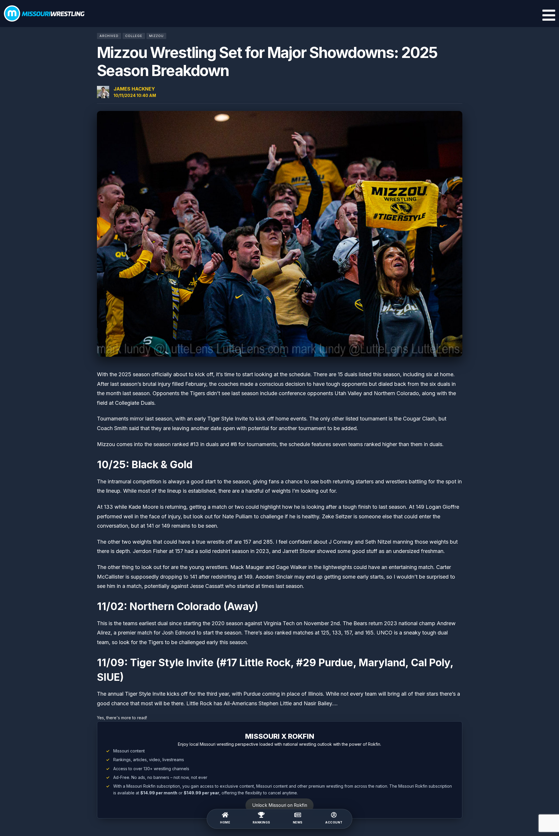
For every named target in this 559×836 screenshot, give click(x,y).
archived (109, 36)
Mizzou (156, 36)
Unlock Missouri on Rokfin (279, 805)
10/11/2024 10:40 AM (135, 95)
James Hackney (134, 89)
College (133, 36)
